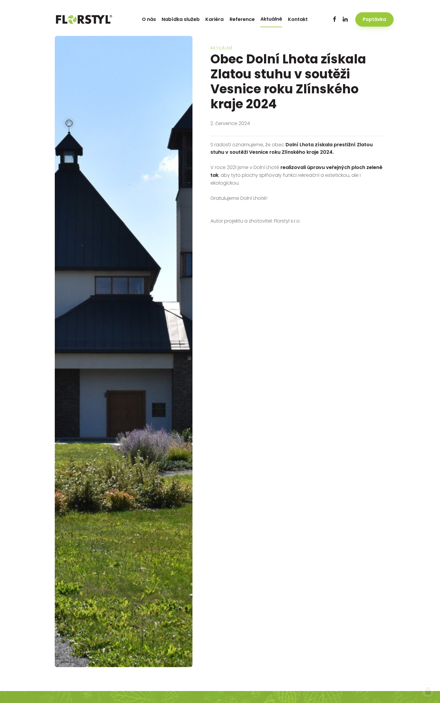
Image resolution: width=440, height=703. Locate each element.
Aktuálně (221, 48)
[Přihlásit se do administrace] (428, 691)
